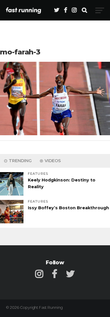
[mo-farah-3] (55, 133)
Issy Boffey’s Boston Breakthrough (68, 207)
